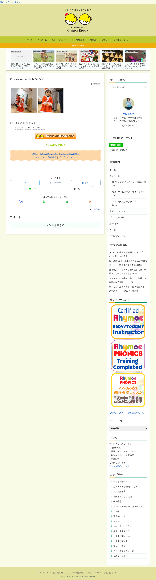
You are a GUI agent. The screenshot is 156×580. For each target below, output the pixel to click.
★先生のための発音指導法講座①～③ (126, 413)
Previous (8, 60)
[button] (78, 188)
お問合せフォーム (118, 236)
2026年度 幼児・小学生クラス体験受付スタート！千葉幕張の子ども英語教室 (128, 263)
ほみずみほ (128, 114)
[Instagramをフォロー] (21, 201)
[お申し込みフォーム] (55, 136)
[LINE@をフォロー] (44, 201)
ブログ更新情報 (117, 217)
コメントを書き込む (55, 225)
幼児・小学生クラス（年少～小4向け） (128, 194)
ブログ (61, 157)
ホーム (113, 170)
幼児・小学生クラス (70, 154)
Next (148, 60)
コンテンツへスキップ (10, 2)
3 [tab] (81, 72)
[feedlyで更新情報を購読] (67, 201)
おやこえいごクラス (49, 154)
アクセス (71, 157)
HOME (35, 154)
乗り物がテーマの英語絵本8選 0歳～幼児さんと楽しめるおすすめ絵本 (127, 272)
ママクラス (41, 157)
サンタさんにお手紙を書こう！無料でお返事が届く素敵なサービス (127, 280)
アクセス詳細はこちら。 (120, 466)
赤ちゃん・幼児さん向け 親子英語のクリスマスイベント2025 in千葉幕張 (128, 289)
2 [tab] (78, 72)
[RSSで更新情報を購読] (90, 201)
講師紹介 (52, 157)
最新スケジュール (118, 211)
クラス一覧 (115, 176)
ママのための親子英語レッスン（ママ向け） (129, 203)
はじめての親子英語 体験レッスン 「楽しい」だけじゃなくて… (128, 254)
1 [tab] (74, 72)
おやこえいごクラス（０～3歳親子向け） (129, 184)
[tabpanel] (21, 59)
